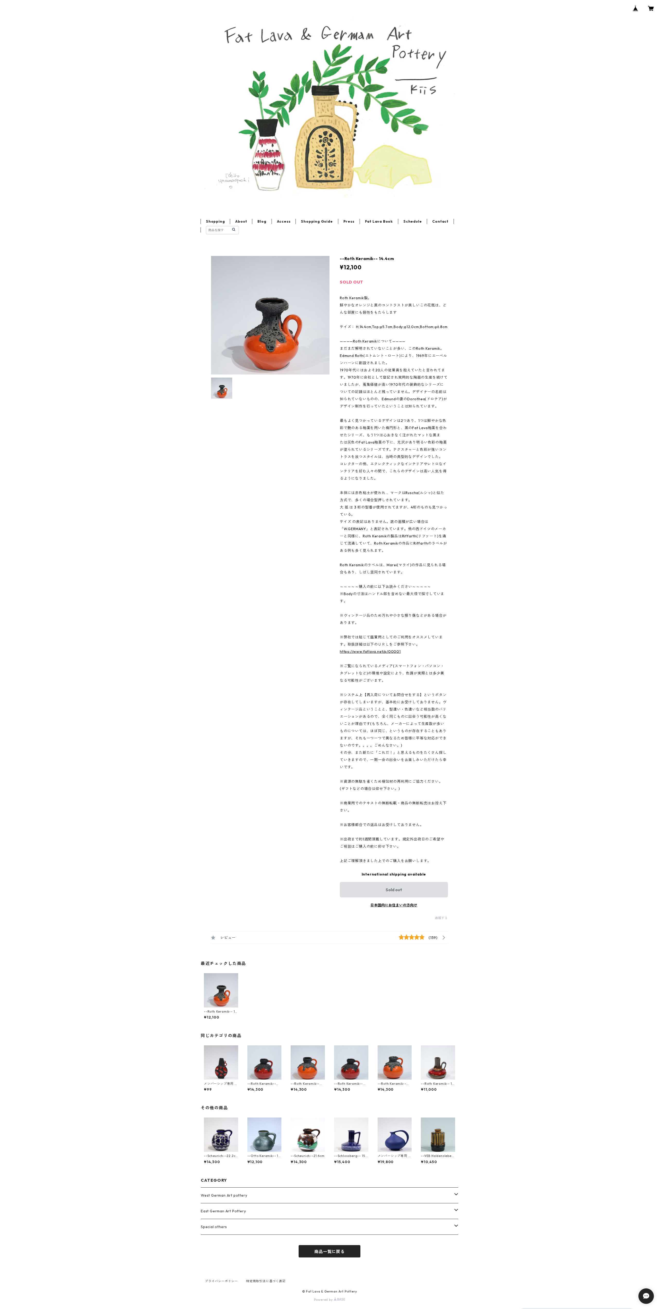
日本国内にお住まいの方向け (393, 905)
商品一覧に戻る (329, 1251)
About (241, 221)
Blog (261, 221)
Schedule (412, 221)
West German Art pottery (224, 1195)
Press (348, 221)
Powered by (324, 1300)
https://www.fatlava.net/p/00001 (370, 651)
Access (284, 221)
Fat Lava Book (379, 221)
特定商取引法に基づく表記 (266, 1281)
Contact (440, 221)
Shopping (215, 221)
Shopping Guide (317, 221)
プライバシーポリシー (221, 1281)
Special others (214, 1226)
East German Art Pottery (223, 1211)
